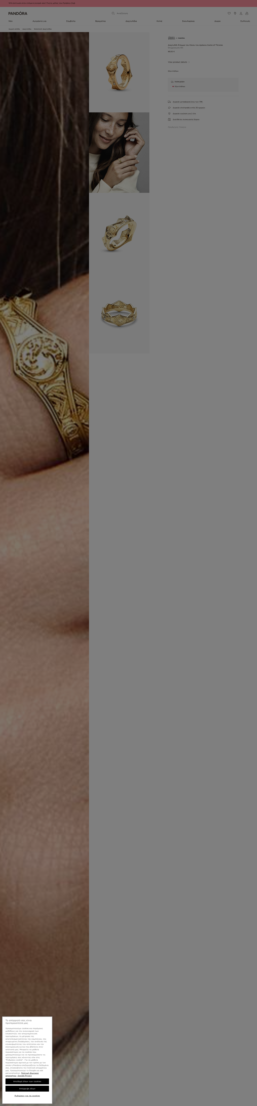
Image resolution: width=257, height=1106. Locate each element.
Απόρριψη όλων (27, 1089)
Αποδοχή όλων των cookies (27, 1081)
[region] (27, 1060)
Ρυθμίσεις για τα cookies (27, 1096)
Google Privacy (24, 1076)
